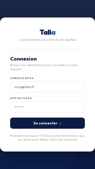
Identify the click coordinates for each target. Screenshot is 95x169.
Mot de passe (21, 98)
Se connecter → (47, 123)
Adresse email (22, 78)
